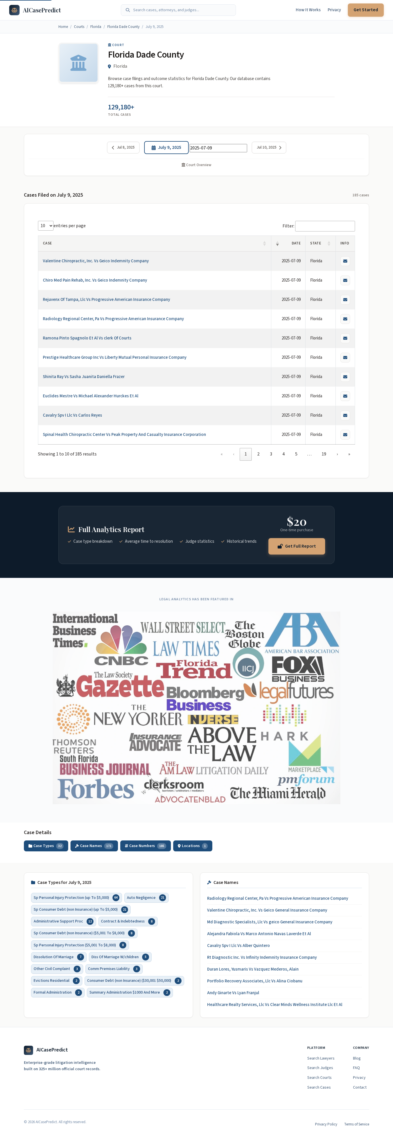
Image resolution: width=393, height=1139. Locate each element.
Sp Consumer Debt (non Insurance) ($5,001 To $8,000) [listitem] (83, 933)
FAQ (356, 1068)
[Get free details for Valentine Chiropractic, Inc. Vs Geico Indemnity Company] (345, 261)
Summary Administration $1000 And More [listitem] (128, 992)
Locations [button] (194, 846)
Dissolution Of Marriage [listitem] (57, 957)
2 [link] (258, 454)
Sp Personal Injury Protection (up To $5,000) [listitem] (76, 897)
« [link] (222, 454)
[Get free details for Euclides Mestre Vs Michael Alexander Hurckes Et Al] (345, 396)
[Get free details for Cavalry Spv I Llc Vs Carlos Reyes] (345, 415)
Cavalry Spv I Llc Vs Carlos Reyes (72, 415)
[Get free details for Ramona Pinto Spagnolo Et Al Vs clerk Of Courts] (345, 338)
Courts (79, 26)
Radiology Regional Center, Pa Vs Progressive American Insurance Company (113, 319)
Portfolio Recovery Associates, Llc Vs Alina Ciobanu (254, 981)
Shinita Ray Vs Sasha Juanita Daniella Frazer (84, 377)
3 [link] (271, 454)
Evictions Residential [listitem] (55, 980)
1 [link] (246, 454)
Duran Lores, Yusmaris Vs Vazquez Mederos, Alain (253, 969)
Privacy (334, 10)
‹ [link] (233, 454)
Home (63, 26)
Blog (357, 1058)
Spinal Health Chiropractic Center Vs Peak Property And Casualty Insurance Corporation (124, 435)
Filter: (288, 226)
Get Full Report (300, 546)
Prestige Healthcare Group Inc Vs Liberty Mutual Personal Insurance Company (114, 357)
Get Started (366, 10)
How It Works (308, 10)
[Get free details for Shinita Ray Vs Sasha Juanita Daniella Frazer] (345, 377)
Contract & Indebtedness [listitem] (126, 921)
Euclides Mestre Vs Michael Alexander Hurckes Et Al (90, 396)
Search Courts (319, 1078)
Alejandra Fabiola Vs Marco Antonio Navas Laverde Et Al (259, 934)
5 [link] (296, 454)
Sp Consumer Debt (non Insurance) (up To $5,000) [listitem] (80, 909)
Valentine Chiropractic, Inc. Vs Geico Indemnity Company (96, 261)
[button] (264, 243)
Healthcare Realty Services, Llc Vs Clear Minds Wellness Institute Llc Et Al (274, 1005)
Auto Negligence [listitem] (145, 897)
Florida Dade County (123, 26)
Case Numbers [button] (146, 846)
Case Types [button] (47, 846)
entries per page (70, 226)
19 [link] (324, 454)
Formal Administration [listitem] (56, 992)
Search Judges (320, 1068)
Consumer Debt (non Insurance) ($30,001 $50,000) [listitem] (133, 980)
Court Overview (198, 165)
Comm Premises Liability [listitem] (113, 968)
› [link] (337, 454)
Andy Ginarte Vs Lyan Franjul (233, 993)
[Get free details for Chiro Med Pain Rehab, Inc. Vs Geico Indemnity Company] (345, 280)
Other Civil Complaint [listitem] (56, 968)
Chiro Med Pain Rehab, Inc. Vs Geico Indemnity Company (95, 280)
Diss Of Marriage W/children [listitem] (118, 957)
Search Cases (319, 1087)
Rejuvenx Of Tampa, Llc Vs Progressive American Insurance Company (106, 300)
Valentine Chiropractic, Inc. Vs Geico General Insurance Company (267, 910)
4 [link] (284, 454)
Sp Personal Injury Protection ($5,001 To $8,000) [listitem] (79, 945)
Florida (95, 26)
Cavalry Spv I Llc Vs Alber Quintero (238, 946)
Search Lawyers (321, 1058)
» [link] (349, 454)
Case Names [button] (95, 846)
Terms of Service (356, 1124)
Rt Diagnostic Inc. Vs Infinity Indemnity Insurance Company (262, 957)
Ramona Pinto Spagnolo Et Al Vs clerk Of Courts (87, 338)
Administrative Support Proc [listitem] (63, 921)
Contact (360, 1087)
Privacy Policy (326, 1124)
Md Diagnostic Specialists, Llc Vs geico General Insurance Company (269, 922)
